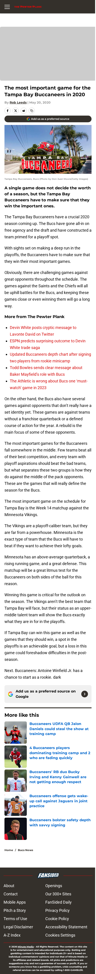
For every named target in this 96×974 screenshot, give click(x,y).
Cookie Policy (57, 918)
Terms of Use (15, 918)
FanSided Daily (58, 902)
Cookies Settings (60, 935)
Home (8, 850)
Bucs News (25, 850)
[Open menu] (7, 6)
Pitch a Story (15, 910)
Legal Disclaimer (18, 927)
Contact (11, 894)
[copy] (32, 111)
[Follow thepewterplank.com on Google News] (84, 694)
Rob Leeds (18, 102)
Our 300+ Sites (58, 894)
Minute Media (26, 946)
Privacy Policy (57, 910)
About (9, 885)
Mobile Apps (15, 902)
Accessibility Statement (66, 927)
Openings (53, 885)
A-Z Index (12, 935)
